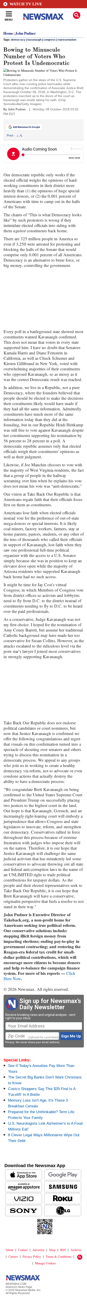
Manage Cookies (45, 1263)
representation (67, 39)
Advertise (38, 1250)
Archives (76, 1250)
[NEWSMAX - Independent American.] (43, 16)
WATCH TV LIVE (26, 4)
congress (50, 39)
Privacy (9, 1042)
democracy (18, 39)
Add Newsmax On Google (26, 127)
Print (10, 135)
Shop (52, 1250)
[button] (76, 15)
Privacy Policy (32, 1256)
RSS (63, 1250)
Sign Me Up (71, 1036)
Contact (23, 1250)
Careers (13, 1256)
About (9, 1250)
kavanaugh (34, 39)
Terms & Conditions (58, 1256)
